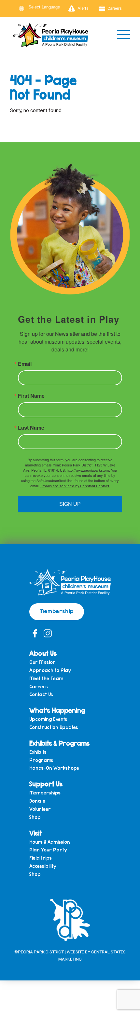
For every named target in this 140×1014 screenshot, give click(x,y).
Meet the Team (46, 678)
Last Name (31, 427)
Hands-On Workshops (54, 768)
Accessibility (42, 866)
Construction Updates (53, 727)
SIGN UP (70, 504)
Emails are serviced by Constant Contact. (75, 486)
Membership (56, 610)
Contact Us (41, 694)
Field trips (40, 858)
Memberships (45, 792)
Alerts (83, 8)
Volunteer (40, 809)
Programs (41, 760)
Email (25, 363)
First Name (31, 395)
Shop (35, 817)
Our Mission (42, 662)
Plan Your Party (48, 849)
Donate (37, 801)
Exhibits (38, 752)
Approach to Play (50, 670)
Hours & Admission (49, 842)
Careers (114, 8)
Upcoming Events (48, 719)
